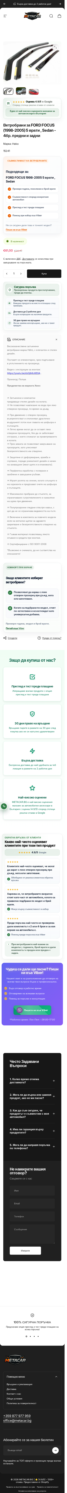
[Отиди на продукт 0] (8, 91)
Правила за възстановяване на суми (20, 1487)
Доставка (11, 1389)
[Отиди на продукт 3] (34, 92)
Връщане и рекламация (19, 1384)
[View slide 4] (38, 1336)
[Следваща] (60, 4)
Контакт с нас (14, 1393)
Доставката (28, 258)
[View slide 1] (26, 1336)
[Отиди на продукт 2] (21, 91)
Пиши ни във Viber (16, 229)
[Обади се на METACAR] (4, 806)
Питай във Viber (15, 628)
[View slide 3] (34, 1336)
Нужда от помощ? (51, 638)
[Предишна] (4, 4)
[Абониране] (55, 1450)
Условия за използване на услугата (32, 1491)
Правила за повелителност (47, 1487)
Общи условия (14, 1398)
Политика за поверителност (21, 1403)
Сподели (12, 638)
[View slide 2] (30, 1336)
